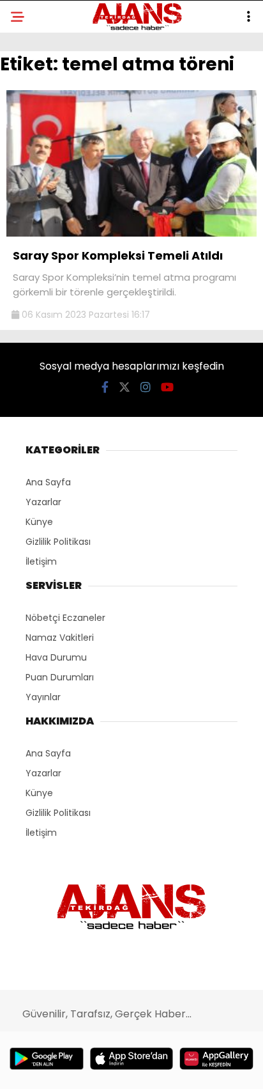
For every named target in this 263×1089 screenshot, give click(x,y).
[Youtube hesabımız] (167, 387)
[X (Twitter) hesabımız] (124, 387)
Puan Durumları (60, 677)
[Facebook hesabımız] (105, 387)
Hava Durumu (56, 657)
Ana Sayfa (48, 482)
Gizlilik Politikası (58, 541)
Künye (39, 521)
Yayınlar (43, 697)
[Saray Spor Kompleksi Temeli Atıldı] (131, 233)
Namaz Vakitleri (60, 637)
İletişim (41, 561)
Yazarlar (43, 502)
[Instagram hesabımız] (145, 387)
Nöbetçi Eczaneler (65, 617)
